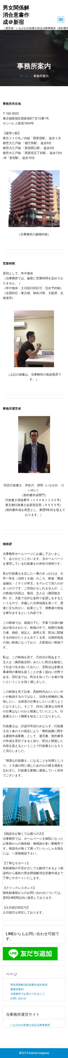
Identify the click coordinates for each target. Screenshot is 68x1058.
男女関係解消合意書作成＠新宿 (28, 984)
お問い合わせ (18, 998)
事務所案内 (17, 989)
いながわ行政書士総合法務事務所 (30, 1025)
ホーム (24, 76)
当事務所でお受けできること (27, 993)
